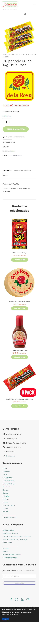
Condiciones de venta (10, 533)
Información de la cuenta (12, 554)
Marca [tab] (5, 175)
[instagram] (16, 599)
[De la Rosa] (19, 86)
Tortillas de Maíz (9, 481)
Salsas (5, 468)
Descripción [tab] (7, 170)
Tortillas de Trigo (9, 484)
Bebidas (5, 490)
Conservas (6, 472)
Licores (5, 502)
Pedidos (6, 551)
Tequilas (6, 499)
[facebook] (11, 599)
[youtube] (27, 599)
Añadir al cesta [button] (19, 259)
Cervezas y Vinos (9, 505)
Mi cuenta (6, 548)
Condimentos (7, 478)
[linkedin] (22, 599)
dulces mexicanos (15, 155)
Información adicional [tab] (22, 170)
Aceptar (5, 619)
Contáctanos (10, 456)
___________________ (10, 514)
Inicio (5, 55)
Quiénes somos (8, 530)
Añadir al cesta (16, 129)
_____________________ (10, 545)
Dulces (12, 55)
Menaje (5, 511)
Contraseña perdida (10, 558)
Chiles (5, 475)
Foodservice (7, 487)
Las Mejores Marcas (10, 517)
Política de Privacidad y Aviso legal (15, 539)
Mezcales (6, 496)
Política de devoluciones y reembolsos (16, 536)
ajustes (16, 614)
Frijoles (5, 508)
